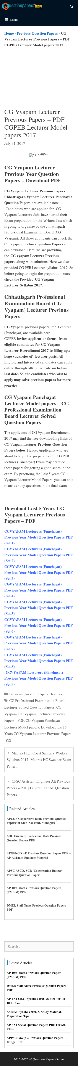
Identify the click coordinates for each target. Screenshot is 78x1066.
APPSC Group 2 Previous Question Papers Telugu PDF (35, 1039)
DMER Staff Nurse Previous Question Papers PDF (36, 907)
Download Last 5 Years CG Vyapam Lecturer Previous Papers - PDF (39, 734)
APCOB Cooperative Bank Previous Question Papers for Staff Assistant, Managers (37, 820)
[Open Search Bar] (71, 6)
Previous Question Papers (37, 33)
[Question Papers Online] (23, 6)
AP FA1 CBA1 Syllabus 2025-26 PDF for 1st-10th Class (36, 1000)
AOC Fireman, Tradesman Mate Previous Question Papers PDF (34, 838)
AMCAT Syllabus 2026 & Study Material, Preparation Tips (34, 1014)
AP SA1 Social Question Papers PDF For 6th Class (36, 1027)
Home (9, 33)
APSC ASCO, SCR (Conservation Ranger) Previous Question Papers (35, 872)
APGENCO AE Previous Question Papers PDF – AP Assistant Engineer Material (39, 855)
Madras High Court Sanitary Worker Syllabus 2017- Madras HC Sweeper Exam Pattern (39, 760)
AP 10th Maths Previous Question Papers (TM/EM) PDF (34, 890)
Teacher (56, 693)
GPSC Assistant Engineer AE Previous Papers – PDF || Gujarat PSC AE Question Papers (38, 788)
